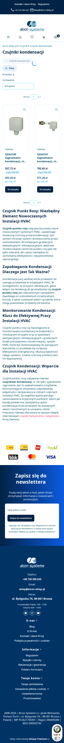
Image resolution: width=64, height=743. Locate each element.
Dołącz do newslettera (21, 518)
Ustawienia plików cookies (31, 689)
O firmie (32, 631)
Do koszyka (13, 189)
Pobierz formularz (32, 669)
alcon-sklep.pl (9, 45)
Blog (32, 626)
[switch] (57, 738)
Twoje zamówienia (32, 684)
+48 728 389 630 (21, 10)
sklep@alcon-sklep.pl (43, 10)
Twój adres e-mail (16, 510)
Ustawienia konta (32, 693)
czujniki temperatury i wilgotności (39, 416)
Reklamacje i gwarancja (32, 664)
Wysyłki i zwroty (32, 660)
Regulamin (43, 4)
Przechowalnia (32, 698)
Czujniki (23, 45)
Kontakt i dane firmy (25, 4)
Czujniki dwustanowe (41, 45)
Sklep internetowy (28, 738)
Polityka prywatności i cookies (32, 640)
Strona (26, 96)
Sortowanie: (8, 80)
